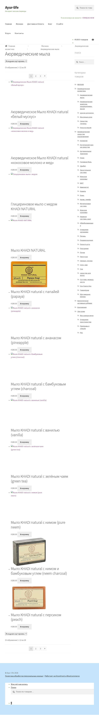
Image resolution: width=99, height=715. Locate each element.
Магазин (19, 24)
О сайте (59, 24)
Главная (8, 24)
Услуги (8, 33)
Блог (50, 24)
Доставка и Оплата (35, 24)
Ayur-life (11, 7)
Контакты (19, 33)
